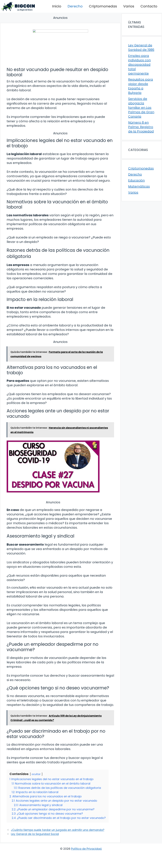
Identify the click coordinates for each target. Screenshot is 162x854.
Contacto (148, 6)
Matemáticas (139, 186)
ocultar (36, 774)
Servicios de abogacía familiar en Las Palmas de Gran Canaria (141, 108)
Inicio (56, 6)
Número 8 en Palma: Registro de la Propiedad (141, 127)
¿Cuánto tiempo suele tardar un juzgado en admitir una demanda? (57, 830)
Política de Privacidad (86, 849)
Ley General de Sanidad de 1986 (141, 47)
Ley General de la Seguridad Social (35, 834)
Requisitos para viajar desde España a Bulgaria (140, 86)
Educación (136, 180)
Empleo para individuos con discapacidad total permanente (139, 64)
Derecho (75, 6)
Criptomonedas (103, 6)
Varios (128, 6)
